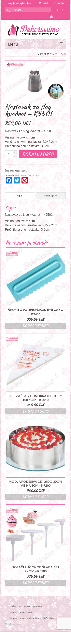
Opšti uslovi (15, 606)
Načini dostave (50, 618)
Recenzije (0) (50, 195)
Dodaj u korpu (37, 154)
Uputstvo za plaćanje (32, 606)
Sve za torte (33, 175)
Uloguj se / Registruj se (19, 3)
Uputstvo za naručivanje (21, 612)
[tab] (20, 195)
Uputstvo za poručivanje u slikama (25, 618)
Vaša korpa (53, 3)
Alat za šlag (59, 54)
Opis (19, 195)
